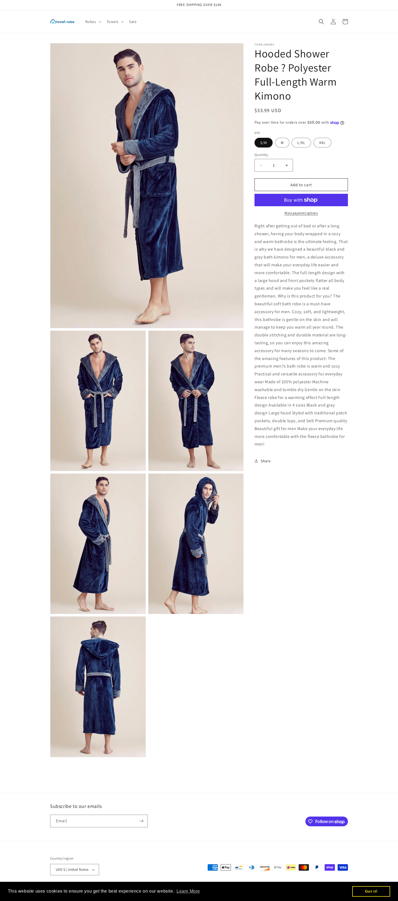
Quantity (261, 154)
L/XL (301, 142)
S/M (263, 142)
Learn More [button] (188, 891)
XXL (322, 142)
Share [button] (266, 460)
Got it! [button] (371, 891)
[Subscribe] (141, 821)
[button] (92, 21)
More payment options (301, 213)
